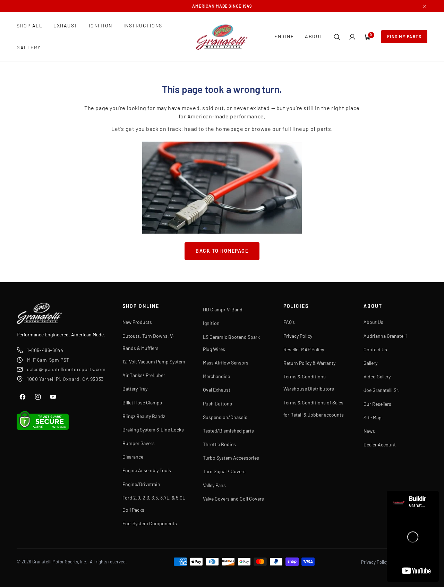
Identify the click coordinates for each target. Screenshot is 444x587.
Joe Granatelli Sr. (382, 390)
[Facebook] (22, 397)
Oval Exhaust (216, 390)
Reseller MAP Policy (303, 349)
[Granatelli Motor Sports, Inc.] (222, 37)
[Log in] (352, 37)
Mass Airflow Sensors (225, 363)
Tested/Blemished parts (228, 431)
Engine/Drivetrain (141, 484)
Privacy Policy (297, 336)
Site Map (373, 417)
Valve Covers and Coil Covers (233, 499)
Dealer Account (380, 444)
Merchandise (216, 376)
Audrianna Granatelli (385, 336)
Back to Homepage (222, 251)
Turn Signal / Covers (224, 471)
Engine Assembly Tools (146, 470)
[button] (337, 37)
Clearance (132, 457)
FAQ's (289, 322)
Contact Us (375, 349)
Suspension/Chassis (225, 417)
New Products (137, 322)
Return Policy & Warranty (309, 363)
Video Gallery (377, 376)
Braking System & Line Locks (153, 430)
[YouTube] (53, 397)
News (369, 431)
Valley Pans (214, 485)
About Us (373, 322)
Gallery (370, 363)
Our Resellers (377, 404)
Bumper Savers (138, 443)
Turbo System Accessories (231, 458)
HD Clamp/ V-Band (222, 309)
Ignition (211, 323)
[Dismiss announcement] (424, 6)
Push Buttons (217, 403)
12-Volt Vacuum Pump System (153, 361)
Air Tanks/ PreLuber (143, 375)
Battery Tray (134, 389)
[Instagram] (38, 397)
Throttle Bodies (219, 444)
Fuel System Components (149, 523)
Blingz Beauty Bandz (143, 416)
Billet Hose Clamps (142, 402)
